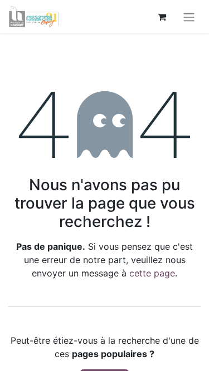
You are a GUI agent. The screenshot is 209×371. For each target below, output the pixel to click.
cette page (152, 273)
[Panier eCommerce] (161, 17)
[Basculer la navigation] (189, 16)
